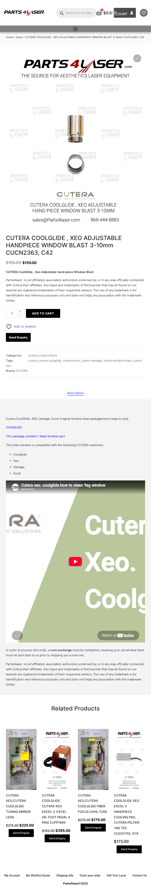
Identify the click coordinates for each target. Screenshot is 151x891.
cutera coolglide (50, 360)
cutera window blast (118, 360)
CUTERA (22, 371)
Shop (19, 37)
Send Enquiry (18, 337)
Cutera (33, 355)
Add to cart (43, 313)
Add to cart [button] (21, 789)
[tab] (75, 393)
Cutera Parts (48, 355)
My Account (119, 13)
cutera (32, 360)
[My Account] (131, 12)
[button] (75, 29)
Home (9, 37)
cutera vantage (91, 360)
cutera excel (71, 360)
